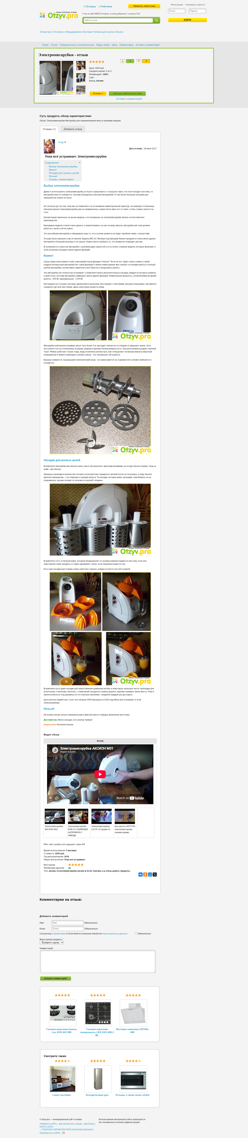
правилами (59, 933)
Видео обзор (103, 45)
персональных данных (114, 933)
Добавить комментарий (55, 978)
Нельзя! (53, 176)
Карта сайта (46, 1127)
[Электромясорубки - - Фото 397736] (81, 81)
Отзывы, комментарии (61, 179)
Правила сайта (48, 1124)
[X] (155, 874)
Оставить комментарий (147, 45)
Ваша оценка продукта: (51, 939)
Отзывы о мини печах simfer (132, 1095)
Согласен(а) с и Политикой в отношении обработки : (84, 933)
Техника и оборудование (67, 31)
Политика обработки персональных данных (67, 1129)
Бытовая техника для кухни (98, 31)
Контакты (89, 1124)
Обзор (45, 45)
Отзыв (54, 45)
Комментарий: (46, 948)
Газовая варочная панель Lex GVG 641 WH (61, 1031)
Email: (42, 929)
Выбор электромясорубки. (63, 166)
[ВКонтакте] (141, 874)
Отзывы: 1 (98, 93)
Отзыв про (45, 31)
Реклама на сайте (50, 1133)
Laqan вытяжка (61, 1095)
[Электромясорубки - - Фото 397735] (81, 94)
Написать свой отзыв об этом (127, 93)
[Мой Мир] (150, 874)
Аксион (119, 31)
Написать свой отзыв (144, 6)
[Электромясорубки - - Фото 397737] (81, 69)
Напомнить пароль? (195, 5)
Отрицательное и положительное (77, 45)
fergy (61, 142)
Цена (114, 45)
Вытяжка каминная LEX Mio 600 (132, 1031)
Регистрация (177, 5)
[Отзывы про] (59, 18)
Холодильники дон (97, 1095)
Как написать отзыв (70, 1124)
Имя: (42, 923)
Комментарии (126, 45)
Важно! (53, 169)
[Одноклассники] (145, 874)
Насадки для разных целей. (64, 173)
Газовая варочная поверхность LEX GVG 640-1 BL (97, 1032)
